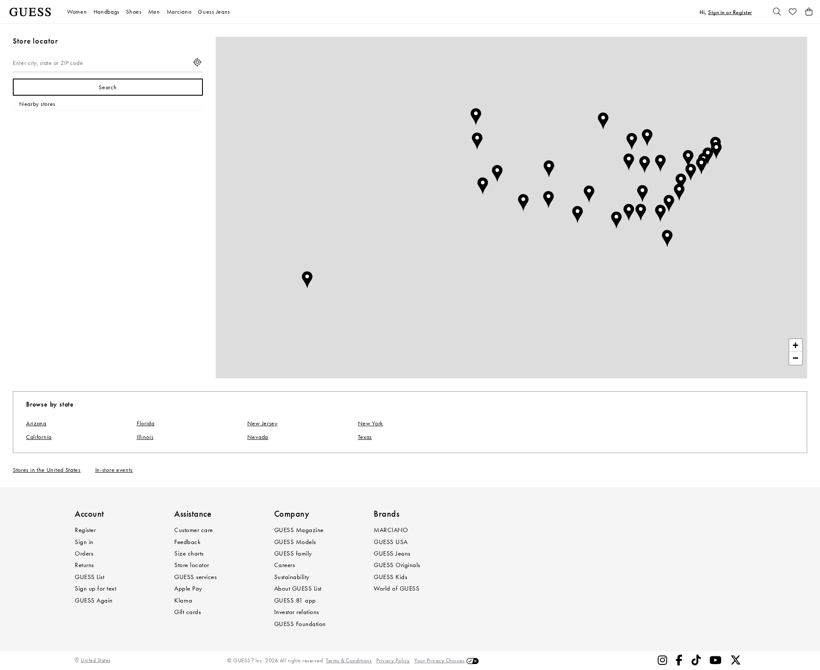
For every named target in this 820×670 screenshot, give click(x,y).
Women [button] (77, 11)
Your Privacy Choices (439, 660)
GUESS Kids (390, 577)
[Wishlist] (793, 12)
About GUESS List (298, 588)
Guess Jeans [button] (214, 11)
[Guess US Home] (30, 12)
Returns (84, 565)
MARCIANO (391, 530)
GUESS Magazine (299, 530)
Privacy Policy (393, 660)
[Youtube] (715, 660)
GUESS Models (295, 542)
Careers (284, 565)
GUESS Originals (397, 565)
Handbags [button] (107, 11)
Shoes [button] (134, 11)
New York (371, 423)
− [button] (796, 358)
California (39, 437)
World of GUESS (396, 588)
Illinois (145, 437)
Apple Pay (188, 588)
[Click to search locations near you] (197, 63)
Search (108, 87)
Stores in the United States (47, 470)
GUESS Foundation (300, 624)
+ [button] (796, 345)
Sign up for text (95, 588)
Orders (84, 553)
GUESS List (89, 577)
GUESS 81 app (295, 600)
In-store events (114, 470)
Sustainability (292, 577)
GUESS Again (94, 600)
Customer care (193, 530)
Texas (365, 437)
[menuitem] (80, 11)
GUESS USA (391, 542)
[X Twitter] (735, 660)
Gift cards (187, 612)
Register (85, 530)
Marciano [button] (179, 11)
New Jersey (262, 423)
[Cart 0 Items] (809, 12)
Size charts (189, 553)
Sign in (84, 542)
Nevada (257, 437)
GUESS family (293, 553)
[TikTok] (696, 660)
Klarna (183, 600)
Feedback (187, 542)
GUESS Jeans (392, 553)
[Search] (777, 12)
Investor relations (296, 612)
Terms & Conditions (349, 660)
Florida (146, 423)
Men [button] (154, 11)
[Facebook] (679, 660)
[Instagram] (663, 660)
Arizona (36, 423)
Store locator (191, 565)
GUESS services (195, 577)
